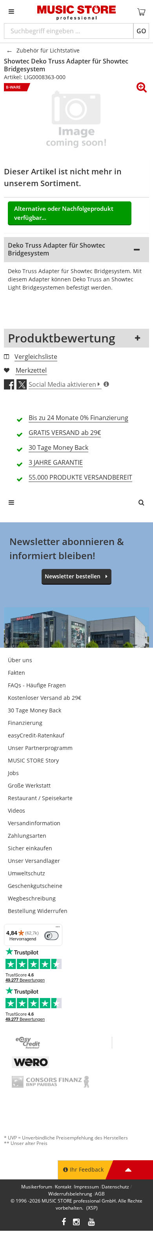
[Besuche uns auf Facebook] (63, 1222)
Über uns (20, 660)
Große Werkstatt (29, 785)
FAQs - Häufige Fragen (37, 685)
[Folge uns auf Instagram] (76, 1222)
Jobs (13, 773)
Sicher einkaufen (30, 848)
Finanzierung (25, 722)
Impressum (86, 1186)
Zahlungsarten (27, 835)
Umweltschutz (26, 873)
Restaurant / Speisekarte (40, 798)
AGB (100, 1193)
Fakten (16, 672)
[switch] (51, 935)
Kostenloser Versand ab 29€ (44, 697)
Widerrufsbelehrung (70, 1193)
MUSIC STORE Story (33, 760)
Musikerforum (36, 1186)
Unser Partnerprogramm (40, 748)
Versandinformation (34, 823)
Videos (16, 810)
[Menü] (57, 928)
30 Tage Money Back (34, 710)
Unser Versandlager (34, 860)
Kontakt (63, 1186)
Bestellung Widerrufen (37, 911)
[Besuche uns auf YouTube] (91, 1222)
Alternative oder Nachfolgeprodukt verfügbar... (63, 213)
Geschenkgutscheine (35, 885)
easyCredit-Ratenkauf (36, 735)
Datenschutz (115, 1186)
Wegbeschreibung (32, 898)
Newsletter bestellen (72, 576)
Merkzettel (31, 370)
